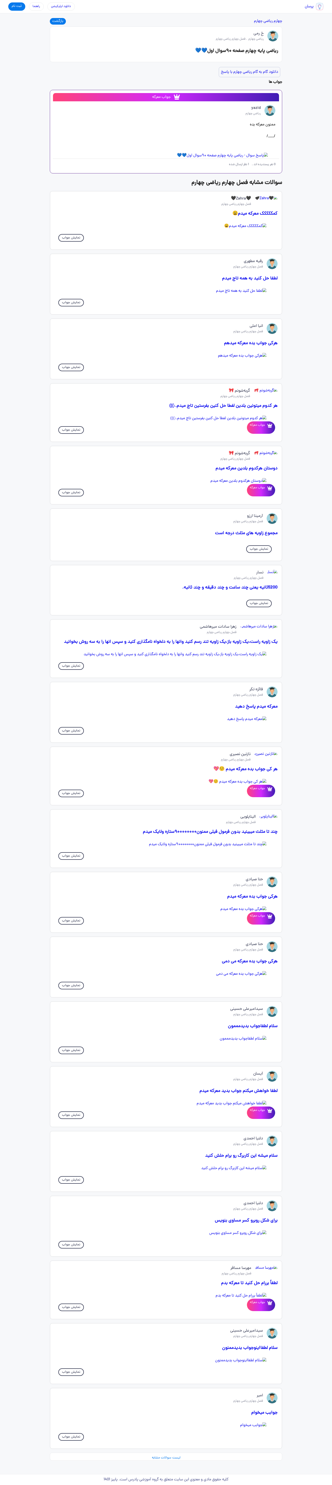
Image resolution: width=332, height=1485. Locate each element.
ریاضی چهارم (263, 21)
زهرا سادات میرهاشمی (218, 627)
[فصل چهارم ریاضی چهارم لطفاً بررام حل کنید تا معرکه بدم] (166, 1296)
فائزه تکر (256, 689)
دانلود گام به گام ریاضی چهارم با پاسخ (249, 72)
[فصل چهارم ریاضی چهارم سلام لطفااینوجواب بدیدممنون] (166, 1360)
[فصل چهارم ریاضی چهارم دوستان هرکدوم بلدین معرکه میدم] (166, 481)
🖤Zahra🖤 (241, 199)
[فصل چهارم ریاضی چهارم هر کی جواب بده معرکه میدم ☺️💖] (166, 782)
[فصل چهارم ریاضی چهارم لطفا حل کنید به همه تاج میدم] (166, 291)
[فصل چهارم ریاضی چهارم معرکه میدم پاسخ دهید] (166, 719)
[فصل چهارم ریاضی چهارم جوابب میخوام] (166, 1425)
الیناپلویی (248, 817)
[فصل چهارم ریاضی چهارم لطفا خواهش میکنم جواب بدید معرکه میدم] (166, 1104)
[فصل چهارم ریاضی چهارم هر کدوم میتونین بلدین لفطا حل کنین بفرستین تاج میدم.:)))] (166, 418)
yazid (256, 108)
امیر (260, 1395)
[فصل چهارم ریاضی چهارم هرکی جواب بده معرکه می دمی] (166, 974)
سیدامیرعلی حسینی (246, 1009)
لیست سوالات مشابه (166, 1457)
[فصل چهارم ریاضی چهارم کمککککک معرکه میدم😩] (166, 226)
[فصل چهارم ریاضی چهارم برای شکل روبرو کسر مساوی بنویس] (166, 1233)
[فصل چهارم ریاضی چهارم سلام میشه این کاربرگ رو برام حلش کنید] (166, 1168)
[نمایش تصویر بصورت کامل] (166, 156)
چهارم (278, 21)
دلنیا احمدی (253, 1138)
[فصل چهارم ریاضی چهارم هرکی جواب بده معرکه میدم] (166, 909)
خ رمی (258, 33)
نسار (259, 572)
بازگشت (57, 21)
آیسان (258, 1074)
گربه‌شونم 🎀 (239, 391)
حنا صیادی (254, 879)
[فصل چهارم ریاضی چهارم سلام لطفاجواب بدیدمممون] (166, 1039)
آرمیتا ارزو (255, 516)
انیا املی (256, 326)
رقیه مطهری (253, 261)
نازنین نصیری (240, 754)
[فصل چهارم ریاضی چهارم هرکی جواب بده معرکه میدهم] (166, 356)
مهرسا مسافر (240, 1268)
